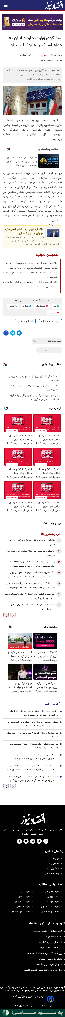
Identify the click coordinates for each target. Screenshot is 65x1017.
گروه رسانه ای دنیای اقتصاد (47, 931)
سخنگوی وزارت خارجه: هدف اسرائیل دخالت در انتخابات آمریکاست (30, 275)
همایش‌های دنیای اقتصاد (49, 964)
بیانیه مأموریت (51, 873)
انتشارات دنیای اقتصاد (50, 959)
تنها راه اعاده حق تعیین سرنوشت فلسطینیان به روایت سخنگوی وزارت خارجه (30, 284)
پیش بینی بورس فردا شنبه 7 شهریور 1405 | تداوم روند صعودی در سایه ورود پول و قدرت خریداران (31, 564)
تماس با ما (53, 863)
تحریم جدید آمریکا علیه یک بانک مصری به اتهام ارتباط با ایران (32, 607)
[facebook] (46, 841)
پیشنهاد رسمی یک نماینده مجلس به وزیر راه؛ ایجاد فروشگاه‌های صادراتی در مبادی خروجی (34, 713)
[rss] (19, 841)
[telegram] (26, 841)
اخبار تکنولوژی (22, 901)
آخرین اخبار (52, 704)
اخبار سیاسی (23, 891)
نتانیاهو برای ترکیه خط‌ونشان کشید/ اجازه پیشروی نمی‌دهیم (31, 553)
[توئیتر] (12, 333)
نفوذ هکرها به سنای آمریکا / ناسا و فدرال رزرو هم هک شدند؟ (32, 735)
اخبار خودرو (53, 901)
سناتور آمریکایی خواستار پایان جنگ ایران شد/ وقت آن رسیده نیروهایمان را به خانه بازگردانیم (32, 724)
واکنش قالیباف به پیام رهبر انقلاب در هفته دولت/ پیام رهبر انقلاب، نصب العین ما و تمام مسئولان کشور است (32, 767)
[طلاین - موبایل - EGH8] (32, 22)
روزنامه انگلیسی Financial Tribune (44, 953)
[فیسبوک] (6, 333)
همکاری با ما (52, 868)
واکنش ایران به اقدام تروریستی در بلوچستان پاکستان (24, 231)
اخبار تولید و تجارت (49, 906)
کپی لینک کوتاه (53, 341)
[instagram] (33, 841)
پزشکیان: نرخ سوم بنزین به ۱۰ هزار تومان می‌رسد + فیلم (30, 542)
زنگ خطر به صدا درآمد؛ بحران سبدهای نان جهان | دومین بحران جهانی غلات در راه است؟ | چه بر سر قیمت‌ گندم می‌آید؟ (31, 575)
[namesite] (53, 5)
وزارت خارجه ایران (50, 321)
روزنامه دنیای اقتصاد (51, 936)
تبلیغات (55, 858)
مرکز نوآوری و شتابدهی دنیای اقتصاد (43, 970)
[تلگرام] (19, 333)
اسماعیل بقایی (25, 321)
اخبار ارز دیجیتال (50, 911)
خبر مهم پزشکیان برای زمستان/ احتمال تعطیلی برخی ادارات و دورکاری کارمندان (30, 596)
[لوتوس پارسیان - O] (32, 1013)
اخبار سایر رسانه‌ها (44, 55)
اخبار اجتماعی (23, 906)
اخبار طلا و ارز (52, 891)
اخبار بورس (53, 896)
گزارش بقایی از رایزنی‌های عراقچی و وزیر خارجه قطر (33, 268)
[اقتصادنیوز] (32, 819)
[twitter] (39, 841)
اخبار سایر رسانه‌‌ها (20, 911)
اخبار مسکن (24, 896)
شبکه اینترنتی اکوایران (50, 942)
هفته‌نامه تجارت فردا (51, 947)
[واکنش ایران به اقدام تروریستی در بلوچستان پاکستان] (52, 232)
